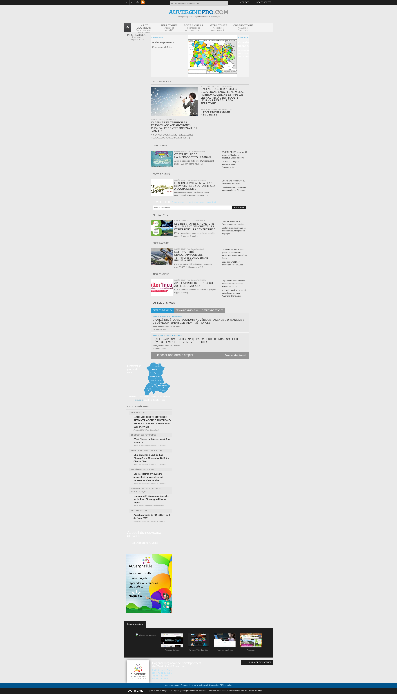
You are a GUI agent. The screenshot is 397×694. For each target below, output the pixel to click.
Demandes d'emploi (187, 310)
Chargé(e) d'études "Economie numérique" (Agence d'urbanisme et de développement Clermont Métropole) (199, 321)
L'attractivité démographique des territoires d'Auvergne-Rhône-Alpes (191, 256)
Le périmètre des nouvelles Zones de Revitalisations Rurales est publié (233, 284)
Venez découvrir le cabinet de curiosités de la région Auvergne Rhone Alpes (234, 293)
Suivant (246, 74)
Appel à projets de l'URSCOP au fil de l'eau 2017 (194, 284)
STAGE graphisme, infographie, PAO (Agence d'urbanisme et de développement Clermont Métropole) (196, 340)
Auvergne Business (172, 650)
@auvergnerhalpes (196, 691)
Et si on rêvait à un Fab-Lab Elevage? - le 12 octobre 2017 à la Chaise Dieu (194, 186)
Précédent (154, 74)
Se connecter (263, 2)
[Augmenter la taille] (132, 2)
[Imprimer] (137, 2)
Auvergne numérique (225, 650)
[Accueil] (127, 27)
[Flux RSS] (142, 2)
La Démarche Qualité (145, 542)
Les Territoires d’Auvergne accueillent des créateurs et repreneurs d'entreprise (194, 226)
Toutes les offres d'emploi (235, 355)
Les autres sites (135, 624)
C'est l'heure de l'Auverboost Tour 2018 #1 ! (193, 156)
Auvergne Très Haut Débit (198, 650)
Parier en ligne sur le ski (191, 685)
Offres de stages (212, 310)
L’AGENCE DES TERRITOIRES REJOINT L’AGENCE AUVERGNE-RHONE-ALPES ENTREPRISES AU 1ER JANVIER (174, 127)
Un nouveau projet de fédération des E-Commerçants (231, 164)
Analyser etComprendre (243, 27)
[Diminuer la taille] (126, 2)
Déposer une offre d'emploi (174, 354)
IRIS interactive (225, 685)
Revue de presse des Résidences (216, 113)
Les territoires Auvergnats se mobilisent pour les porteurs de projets (234, 231)
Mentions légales (172, 685)
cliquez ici (139, 400)
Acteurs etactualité (169, 27)
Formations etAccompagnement (193, 27)
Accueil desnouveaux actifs (218, 27)
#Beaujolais (174, 691)
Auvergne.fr (251, 650)
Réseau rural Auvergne (147, 635)
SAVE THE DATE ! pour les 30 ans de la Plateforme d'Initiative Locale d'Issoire (234, 155)
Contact (244, 2)
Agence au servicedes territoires (144, 28)
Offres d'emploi (162, 310)
